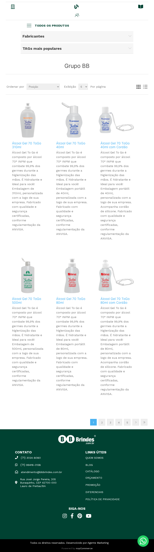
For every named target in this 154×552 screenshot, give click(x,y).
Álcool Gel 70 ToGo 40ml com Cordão (115, 145)
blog (89, 464)
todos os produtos (52, 25)
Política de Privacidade (102, 499)
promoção (92, 484)
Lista (145, 87)
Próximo (135, 422)
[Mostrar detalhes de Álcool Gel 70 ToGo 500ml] (27, 275)
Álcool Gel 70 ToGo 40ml (70, 145)
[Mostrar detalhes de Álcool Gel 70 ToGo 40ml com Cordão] (116, 120)
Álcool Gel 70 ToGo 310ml (26, 145)
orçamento (93, 477)
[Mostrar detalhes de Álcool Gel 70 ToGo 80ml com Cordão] (116, 275)
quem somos (94, 457)
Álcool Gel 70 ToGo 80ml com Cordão (115, 300)
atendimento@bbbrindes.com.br (41, 472)
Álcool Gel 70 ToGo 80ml (70, 300)
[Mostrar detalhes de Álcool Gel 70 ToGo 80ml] (72, 275)
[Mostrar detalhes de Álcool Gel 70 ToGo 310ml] (27, 120)
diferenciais (94, 492)
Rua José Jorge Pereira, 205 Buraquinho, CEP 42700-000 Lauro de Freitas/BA (38, 483)
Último (144, 422)
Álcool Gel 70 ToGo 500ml (26, 300)
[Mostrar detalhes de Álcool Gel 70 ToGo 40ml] (72, 120)
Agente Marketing (98, 542)
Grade (138, 87)
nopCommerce (84, 548)
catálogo (92, 471)
